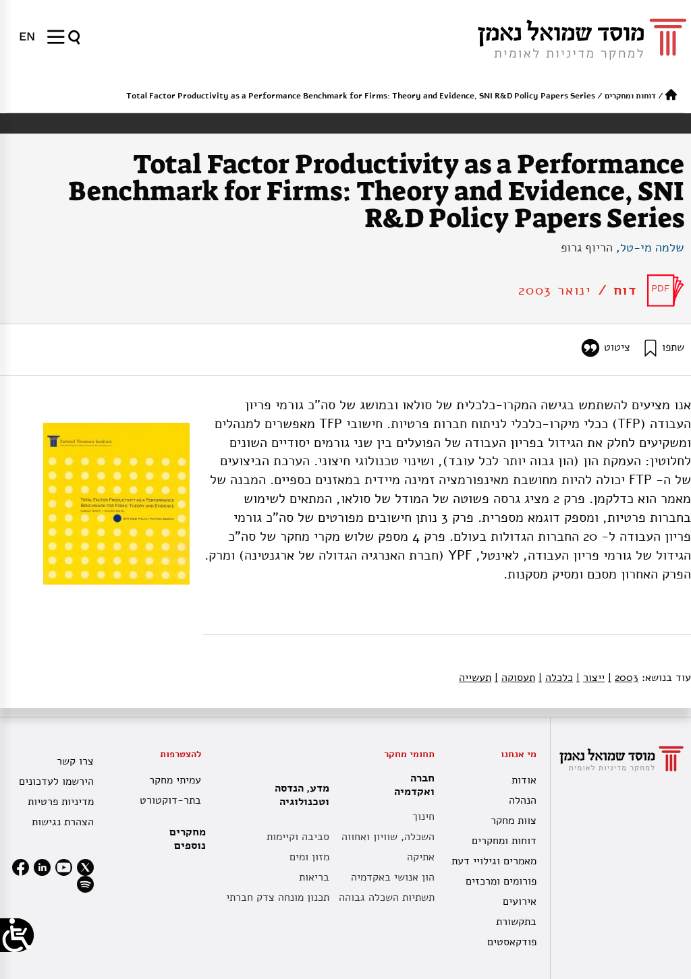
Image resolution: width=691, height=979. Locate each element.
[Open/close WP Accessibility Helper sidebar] (17, 935)
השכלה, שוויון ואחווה (388, 836)
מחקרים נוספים (187, 839)
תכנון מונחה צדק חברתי (277, 897)
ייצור (590, 677)
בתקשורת (516, 921)
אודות (524, 780)
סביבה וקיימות (298, 836)
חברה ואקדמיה (414, 785)
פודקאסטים (511, 941)
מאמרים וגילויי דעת (493, 861)
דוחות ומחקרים (630, 95)
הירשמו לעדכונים (56, 781)
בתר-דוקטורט (170, 800)
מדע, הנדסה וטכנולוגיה (302, 795)
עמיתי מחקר (175, 780)
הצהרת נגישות (63, 821)
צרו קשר (75, 761)
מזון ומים (309, 857)
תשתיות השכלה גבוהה (387, 897)
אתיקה (421, 857)
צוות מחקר (513, 820)
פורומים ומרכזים (501, 881)
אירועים (519, 901)
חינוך (423, 816)
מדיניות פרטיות (61, 801)
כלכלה (555, 677)
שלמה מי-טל (652, 247)
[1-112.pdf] (665, 290)
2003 (623, 677)
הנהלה (522, 800)
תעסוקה (515, 677)
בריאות (314, 877)
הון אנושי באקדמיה (393, 877)
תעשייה (475, 677)
